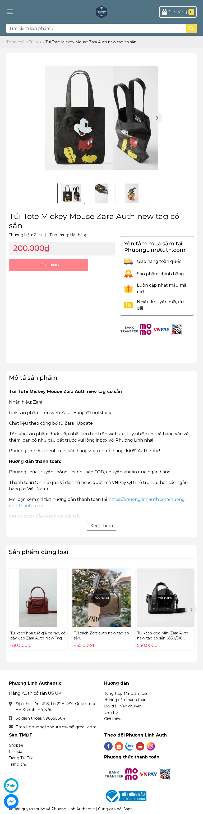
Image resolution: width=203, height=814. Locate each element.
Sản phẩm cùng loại (38, 552)
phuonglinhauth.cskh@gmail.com (62, 726)
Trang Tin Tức (21, 758)
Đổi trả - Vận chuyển (123, 706)
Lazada (15, 751)
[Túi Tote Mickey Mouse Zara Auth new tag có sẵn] (101, 118)
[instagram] (150, 746)
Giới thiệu (112, 718)
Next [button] (156, 118)
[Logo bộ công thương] (126, 795)
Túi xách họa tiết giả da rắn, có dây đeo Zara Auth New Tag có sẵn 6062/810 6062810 (38, 638)
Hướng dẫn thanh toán (125, 699)
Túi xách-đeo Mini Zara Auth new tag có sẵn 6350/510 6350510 (162, 638)
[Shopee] (119, 746)
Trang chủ (18, 764)
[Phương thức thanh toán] (151, 328)
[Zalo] (129, 746)
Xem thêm (101, 525)
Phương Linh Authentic (73, 809)
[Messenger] (11, 801)
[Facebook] (108, 746)
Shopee (16, 745)
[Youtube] (140, 746)
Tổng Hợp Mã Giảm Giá (125, 693)
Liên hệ (111, 712)
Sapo (128, 809)
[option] (101, 118)
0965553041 (55, 718)
